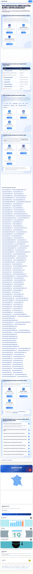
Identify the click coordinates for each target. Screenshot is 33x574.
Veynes (20, 103)
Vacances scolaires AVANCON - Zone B (21, 197)
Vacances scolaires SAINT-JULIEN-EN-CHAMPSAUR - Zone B (9, 338)
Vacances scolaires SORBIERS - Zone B (7, 362)
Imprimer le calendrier (23, 396)
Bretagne (3, 567)
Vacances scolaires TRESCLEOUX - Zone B (17, 364)
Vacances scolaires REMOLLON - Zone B (7, 306)
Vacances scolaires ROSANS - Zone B (18, 312)
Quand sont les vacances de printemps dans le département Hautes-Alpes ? (15, 436)
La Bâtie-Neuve (12, 105)
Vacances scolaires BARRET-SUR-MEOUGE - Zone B (8, 201)
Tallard (16, 105)
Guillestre (27, 103)
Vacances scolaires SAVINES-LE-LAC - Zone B (19, 356)
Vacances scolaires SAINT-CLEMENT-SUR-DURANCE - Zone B (23, 322)
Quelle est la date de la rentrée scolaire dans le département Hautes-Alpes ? (15, 439)
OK (16, 514)
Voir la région (9, 117)
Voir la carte (9, 128)
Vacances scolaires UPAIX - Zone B (6, 366)
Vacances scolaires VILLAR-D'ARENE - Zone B (8, 374)
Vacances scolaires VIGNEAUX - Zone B (18, 372)
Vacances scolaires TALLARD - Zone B (18, 362)
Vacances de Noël (7, 79)
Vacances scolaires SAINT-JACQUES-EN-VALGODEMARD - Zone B (22, 332)
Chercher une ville (9, 407)
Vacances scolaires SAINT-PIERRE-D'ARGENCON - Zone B (9, 350)
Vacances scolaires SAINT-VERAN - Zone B (7, 352)
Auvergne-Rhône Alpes (17, 567)
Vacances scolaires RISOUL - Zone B (6, 310)
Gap (3, 103)
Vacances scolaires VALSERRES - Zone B (19, 368)
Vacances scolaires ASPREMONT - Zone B (7, 195)
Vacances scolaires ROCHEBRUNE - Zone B (7, 312)
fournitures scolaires (21, 411)
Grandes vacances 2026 (8, 70)
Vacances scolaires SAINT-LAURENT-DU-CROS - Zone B (9, 340)
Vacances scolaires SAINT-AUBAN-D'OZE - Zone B (8, 318)
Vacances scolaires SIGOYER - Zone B (18, 360)
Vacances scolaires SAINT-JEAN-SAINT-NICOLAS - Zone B (9, 334)
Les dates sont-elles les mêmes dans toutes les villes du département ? (14, 448)
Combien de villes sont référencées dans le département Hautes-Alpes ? (15, 445)
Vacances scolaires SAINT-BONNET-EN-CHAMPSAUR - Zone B (10, 320)
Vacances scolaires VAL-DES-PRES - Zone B (17, 366)
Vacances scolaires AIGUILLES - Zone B (7, 191)
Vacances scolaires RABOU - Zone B (18, 302)
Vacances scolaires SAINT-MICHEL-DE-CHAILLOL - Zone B (9, 348)
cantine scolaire (15, 412)
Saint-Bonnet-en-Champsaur (22, 105)
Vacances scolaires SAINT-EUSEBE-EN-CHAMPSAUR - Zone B (10, 330)
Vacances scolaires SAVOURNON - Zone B (7, 358)
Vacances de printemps (8, 84)
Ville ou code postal (4, 510)
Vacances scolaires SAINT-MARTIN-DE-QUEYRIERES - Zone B (10, 344)
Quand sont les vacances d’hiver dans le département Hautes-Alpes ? (14, 433)
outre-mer (29, 553)
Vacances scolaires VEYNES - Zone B (6, 372)
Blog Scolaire (4, 560)
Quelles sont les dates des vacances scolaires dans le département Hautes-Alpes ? (15, 430)
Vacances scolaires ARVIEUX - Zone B (18, 193)
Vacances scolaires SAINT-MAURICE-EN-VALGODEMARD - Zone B (10, 346)
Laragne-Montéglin (15, 103)
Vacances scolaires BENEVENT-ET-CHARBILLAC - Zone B (23, 201)
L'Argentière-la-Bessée (6, 105)
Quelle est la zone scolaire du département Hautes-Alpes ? (13, 423)
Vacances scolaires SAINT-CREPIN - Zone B (7, 324)
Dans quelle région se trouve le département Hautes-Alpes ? (13, 442)
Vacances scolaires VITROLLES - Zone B (22, 376)
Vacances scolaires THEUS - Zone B (6, 364)
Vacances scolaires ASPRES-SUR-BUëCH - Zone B (8, 197)
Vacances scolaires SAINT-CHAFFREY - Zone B (8, 322)
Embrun (10, 103)
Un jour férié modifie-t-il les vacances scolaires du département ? (14, 454)
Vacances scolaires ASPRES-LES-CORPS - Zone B (20, 195)
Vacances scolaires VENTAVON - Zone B (17, 370)
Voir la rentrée (9, 396)
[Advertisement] (16, 55)
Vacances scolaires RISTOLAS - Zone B (17, 310)
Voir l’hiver (23, 32)
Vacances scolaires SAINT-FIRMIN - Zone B (24, 330)
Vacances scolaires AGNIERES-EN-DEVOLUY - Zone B (19, 189)
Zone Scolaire (4, 1)
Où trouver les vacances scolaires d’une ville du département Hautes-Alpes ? (15, 451)
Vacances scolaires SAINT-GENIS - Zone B (7, 332)
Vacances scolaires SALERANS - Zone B (7, 356)
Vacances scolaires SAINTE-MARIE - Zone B (7, 354)
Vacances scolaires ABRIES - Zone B (6, 189)
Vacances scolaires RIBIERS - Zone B (17, 308)
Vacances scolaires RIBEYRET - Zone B (7, 308)
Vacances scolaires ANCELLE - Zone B (18, 191)
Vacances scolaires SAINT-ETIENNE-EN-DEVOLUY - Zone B (9, 326)
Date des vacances (3, 517)
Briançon (7, 103)
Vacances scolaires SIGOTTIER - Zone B (7, 360)
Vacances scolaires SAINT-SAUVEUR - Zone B (23, 350)
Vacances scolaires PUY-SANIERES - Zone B (7, 302)
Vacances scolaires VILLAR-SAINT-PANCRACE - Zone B (9, 376)
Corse (25, 553)
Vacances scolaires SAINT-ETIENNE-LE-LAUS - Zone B (9, 328)
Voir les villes (9, 153)
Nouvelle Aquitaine (23, 567)
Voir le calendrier (9, 32)
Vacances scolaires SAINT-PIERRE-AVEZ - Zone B (24, 348)
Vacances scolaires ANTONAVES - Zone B (7, 193)
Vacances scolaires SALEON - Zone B (19, 354)
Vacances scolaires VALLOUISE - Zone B (7, 368)
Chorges (23, 103)
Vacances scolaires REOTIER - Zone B (18, 306)
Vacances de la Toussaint (8, 77)
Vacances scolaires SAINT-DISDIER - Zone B (19, 324)
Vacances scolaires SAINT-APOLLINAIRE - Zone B (24, 316)
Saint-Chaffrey (5, 107)
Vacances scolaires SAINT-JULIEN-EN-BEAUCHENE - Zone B (9, 336)
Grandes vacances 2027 (8, 86)
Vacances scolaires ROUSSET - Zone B (7, 314)
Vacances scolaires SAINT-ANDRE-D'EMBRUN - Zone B (20, 314)
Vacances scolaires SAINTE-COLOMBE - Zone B (20, 352)
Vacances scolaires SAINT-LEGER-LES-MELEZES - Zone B (9, 342)
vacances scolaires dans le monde (14, 555)
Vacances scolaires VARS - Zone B (6, 370)
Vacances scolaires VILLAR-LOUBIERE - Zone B (21, 374)
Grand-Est (27, 567)
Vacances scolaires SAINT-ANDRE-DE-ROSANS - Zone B (9, 316)
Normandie (13, 567)
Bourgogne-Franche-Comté (8, 567)
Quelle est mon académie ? (4, 539)
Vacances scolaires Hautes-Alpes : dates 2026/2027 (16, 7)
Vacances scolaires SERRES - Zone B (18, 358)
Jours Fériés (3, 528)
